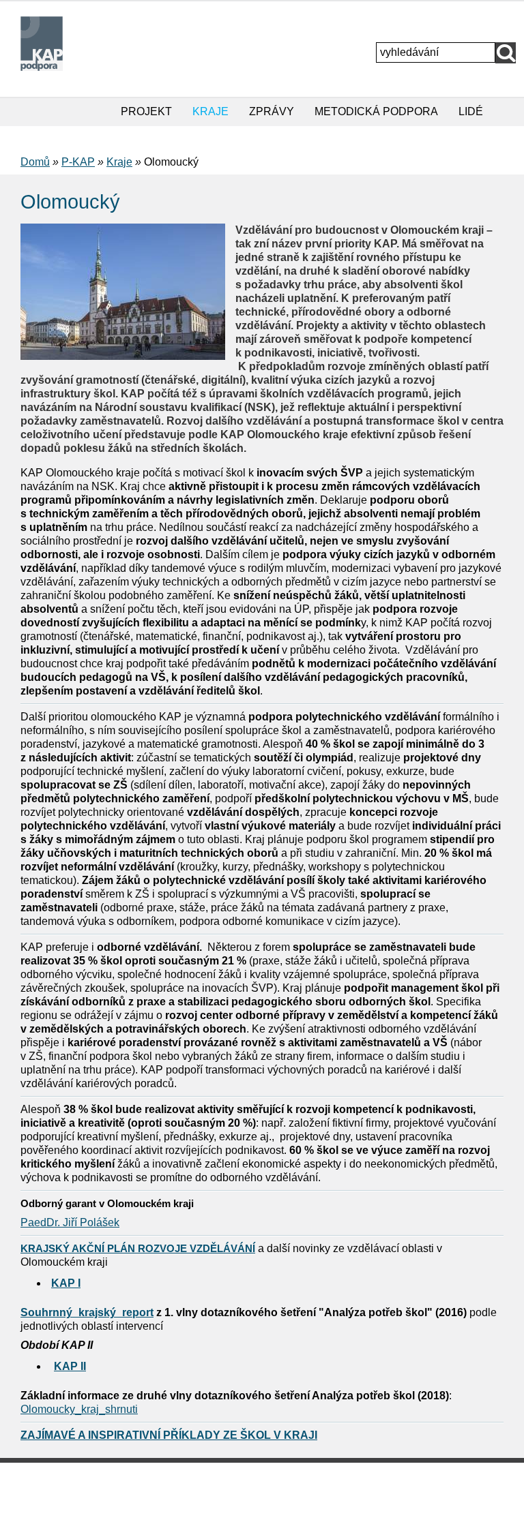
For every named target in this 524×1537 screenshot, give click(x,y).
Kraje (119, 162)
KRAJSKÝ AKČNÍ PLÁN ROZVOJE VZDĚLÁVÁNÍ (137, 1248)
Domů (35, 162)
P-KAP (78, 162)
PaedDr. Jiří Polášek (69, 1222)
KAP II (70, 1366)
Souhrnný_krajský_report (87, 1312)
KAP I (66, 1283)
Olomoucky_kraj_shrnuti (79, 1409)
